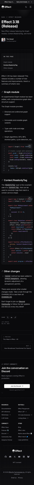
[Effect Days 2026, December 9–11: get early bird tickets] (17, 2)
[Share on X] (7, 317)
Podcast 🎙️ (5, 430)
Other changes (8, 68)
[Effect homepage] (6, 7)
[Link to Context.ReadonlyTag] (2, 180)
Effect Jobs (21, 430)
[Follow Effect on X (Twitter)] (15, 456)
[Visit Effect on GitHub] (6, 456)
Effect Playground (23, 408)
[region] (17, 158)
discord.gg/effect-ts (16, 390)
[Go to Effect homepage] (17, 450)
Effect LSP (21, 411)
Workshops (5, 415)
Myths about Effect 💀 (25, 433)
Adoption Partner (7, 440)
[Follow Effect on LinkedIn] (24, 456)
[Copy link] (15, 317)
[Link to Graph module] (2, 92)
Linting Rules (22, 418)
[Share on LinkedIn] (11, 317)
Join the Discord (16, 386)
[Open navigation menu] (30, 7)
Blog (3, 17)
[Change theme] (26, 7)
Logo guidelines (23, 440)
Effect (11, 17)
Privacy (20, 477)
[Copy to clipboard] (30, 146)
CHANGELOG (7, 297)
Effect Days (5, 427)
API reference (6, 411)
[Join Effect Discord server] (10, 456)
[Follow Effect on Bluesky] (28, 456)
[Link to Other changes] (2, 271)
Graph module (7, 62)
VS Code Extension (24, 415)
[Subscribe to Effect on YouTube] (19, 456)
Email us (14, 477)
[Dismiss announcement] (31, 2)
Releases (18, 17)
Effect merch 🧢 (23, 436)
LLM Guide (5, 418)
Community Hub (7, 437)
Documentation (6, 408)
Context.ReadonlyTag (10, 65)
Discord (4, 433)
